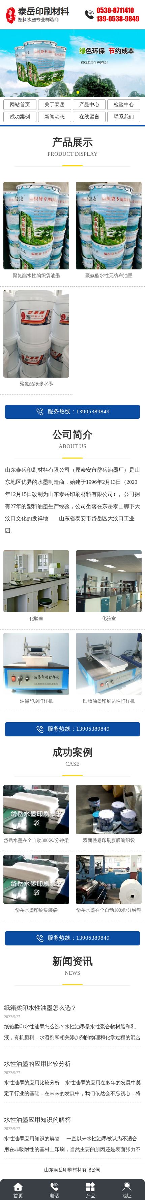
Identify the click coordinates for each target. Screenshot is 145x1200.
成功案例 (20, 116)
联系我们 (124, 116)
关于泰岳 (55, 104)
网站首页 (20, 104)
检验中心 (124, 104)
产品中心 (89, 104)
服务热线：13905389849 (79, 411)
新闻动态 (55, 116)
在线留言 (89, 116)
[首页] (18, 1186)
